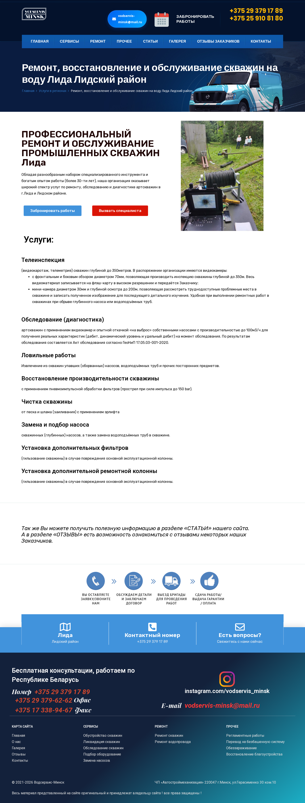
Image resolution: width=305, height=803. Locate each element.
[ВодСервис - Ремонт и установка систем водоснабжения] (62, 14)
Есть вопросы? (240, 635)
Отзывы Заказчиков (218, 41)
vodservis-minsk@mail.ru (130, 19)
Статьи (150, 41)
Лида (65, 635)
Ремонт (98, 41)
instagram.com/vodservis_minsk (227, 691)
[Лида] (65, 627)
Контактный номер (152, 635)
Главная (40, 41)
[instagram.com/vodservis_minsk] (227, 679)
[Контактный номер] (152, 627)
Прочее (124, 41)
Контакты (261, 41)
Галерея (177, 41)
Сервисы (69, 41)
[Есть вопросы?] (240, 627)
